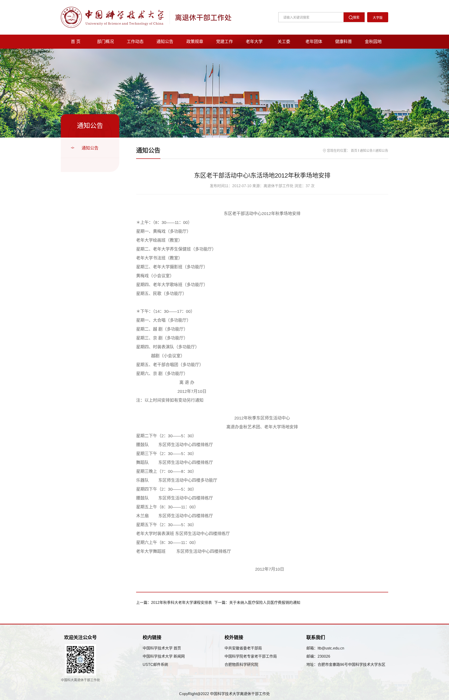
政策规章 (194, 41)
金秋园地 (373, 41)
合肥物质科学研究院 (241, 665)
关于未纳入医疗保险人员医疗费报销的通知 (264, 603)
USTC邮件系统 (155, 665)
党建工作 (224, 41)
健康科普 (343, 41)
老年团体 (313, 41)
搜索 (356, 17)
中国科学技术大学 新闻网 (164, 656)
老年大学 (254, 41)
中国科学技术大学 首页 (162, 648)
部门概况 (105, 41)
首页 (354, 150)
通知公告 (164, 41)
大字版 (378, 17)
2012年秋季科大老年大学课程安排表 (181, 603)
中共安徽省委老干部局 (243, 648)
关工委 (284, 41)
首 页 (75, 41)
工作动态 (135, 41)
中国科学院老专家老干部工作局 (250, 656)
